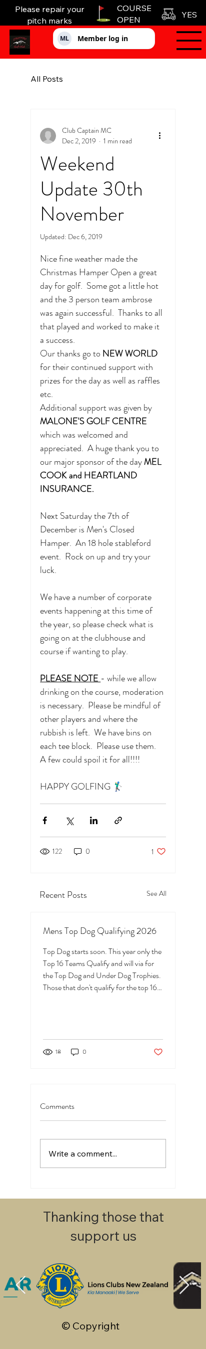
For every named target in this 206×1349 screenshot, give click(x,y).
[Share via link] (118, 820)
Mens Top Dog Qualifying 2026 (99, 930)
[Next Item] (184, 1285)
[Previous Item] (20, 1285)
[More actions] (160, 136)
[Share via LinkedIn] (93, 820)
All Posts (46, 79)
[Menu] (183, 40)
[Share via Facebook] (45, 820)
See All (156, 893)
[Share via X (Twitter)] (69, 820)
